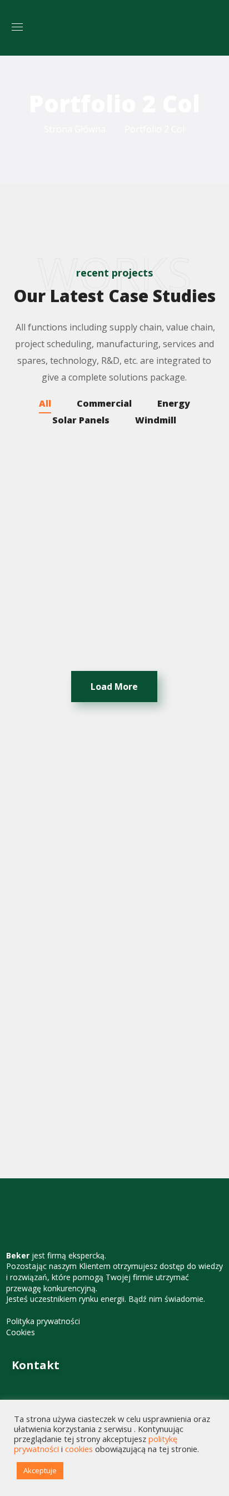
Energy (173, 403)
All (45, 403)
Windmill (155, 420)
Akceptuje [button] (40, 1470)
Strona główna (75, 129)
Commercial (104, 403)
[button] (212, 28)
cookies (79, 1448)
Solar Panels (80, 420)
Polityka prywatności (43, 1321)
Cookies (20, 1332)
